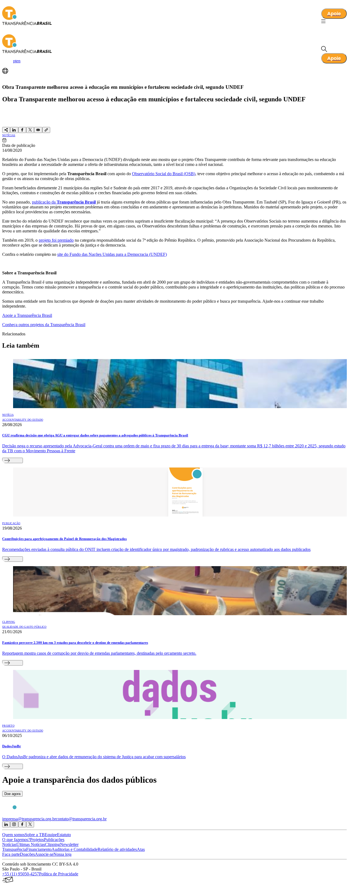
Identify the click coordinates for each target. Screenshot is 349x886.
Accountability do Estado (22, 419)
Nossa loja (62, 854)
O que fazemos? (16, 839)
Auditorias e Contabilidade (75, 849)
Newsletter (69, 844)
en (18, 61)
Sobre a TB (35, 834)
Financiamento (39, 849)
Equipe (51, 834)
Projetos (37, 839)
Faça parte (11, 854)
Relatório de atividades (117, 849)
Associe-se (44, 854)
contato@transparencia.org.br (81, 819)
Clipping (8, 621)
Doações (27, 854)
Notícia (8, 414)
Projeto (8, 725)
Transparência (14, 849)
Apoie (334, 13)
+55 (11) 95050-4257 (20, 874)
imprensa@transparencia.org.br (29, 819)
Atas (141, 849)
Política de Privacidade (58, 874)
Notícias (8, 135)
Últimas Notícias (30, 844)
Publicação (11, 523)
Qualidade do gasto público (24, 626)
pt (14, 61)
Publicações (54, 839)
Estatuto (64, 834)
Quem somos (13, 834)
